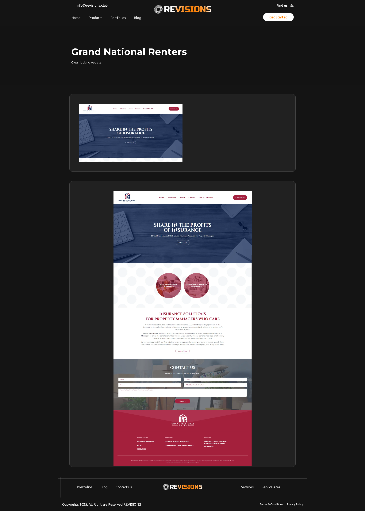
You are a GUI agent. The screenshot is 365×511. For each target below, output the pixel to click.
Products (95, 18)
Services (247, 487)
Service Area (271, 487)
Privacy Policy (295, 504)
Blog (137, 18)
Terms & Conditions (271, 504)
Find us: (282, 5)
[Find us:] (292, 5)
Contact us (124, 487)
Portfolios (118, 18)
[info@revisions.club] (73, 5)
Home (76, 18)
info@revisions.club (92, 5)
